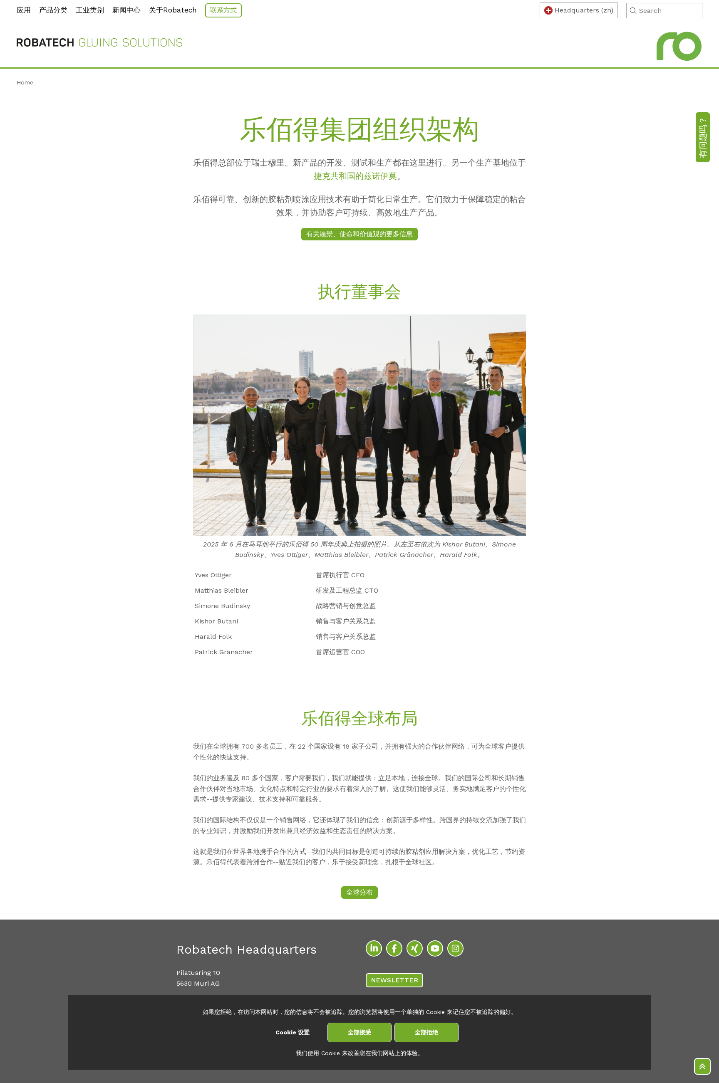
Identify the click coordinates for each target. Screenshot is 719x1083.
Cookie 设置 (292, 1032)
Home (25, 82)
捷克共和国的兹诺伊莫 (355, 176)
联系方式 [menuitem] (223, 10)
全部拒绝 (426, 1032)
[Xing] (415, 948)
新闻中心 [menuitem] (126, 10)
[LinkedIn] (374, 948)
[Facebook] (394, 948)
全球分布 (359, 892)
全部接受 (359, 1032)
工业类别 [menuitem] (90, 10)
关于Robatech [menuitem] (173, 10)
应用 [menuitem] (24, 10)
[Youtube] (435, 948)
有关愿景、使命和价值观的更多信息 (359, 234)
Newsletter (394, 980)
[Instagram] (455, 948)
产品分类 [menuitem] (53, 10)
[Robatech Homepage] (99, 43)
